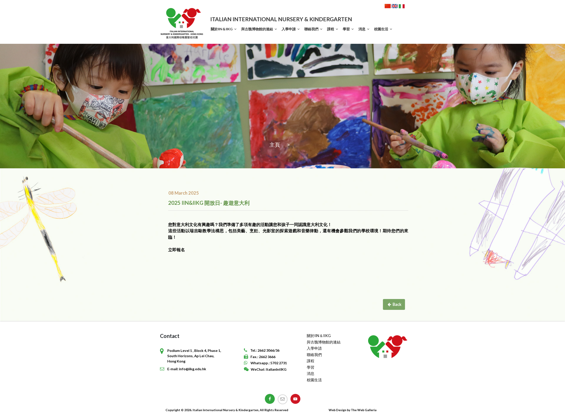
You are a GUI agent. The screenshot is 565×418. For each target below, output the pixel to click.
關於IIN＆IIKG (222, 29)
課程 (330, 29)
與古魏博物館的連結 (257, 29)
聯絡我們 (311, 29)
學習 (346, 29)
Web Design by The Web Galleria (353, 410)
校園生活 (381, 29)
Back (397, 304)
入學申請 (289, 29)
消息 (361, 29)
